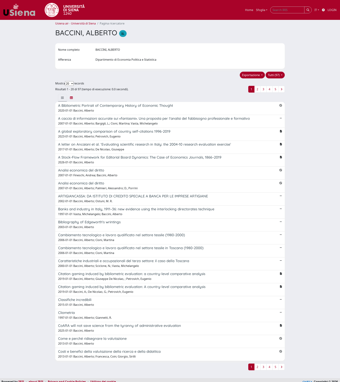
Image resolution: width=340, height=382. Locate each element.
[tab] (62, 97)
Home (249, 10)
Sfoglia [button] (260, 10)
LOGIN (332, 10)
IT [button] (315, 10)
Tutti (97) (274, 75)
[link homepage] (20, 10)
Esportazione (251, 75)
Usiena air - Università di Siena (75, 23)
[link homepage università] (64, 10)
